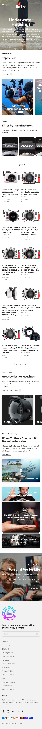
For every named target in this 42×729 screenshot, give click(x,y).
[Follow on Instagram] (8, 711)
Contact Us (33, 588)
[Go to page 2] (26, 364)
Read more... (6, 455)
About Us (5, 642)
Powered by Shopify (18, 723)
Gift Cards (5, 649)
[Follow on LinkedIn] (23, 711)
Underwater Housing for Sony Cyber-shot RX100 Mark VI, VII (11, 229)
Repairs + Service (8, 675)
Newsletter (6, 660)
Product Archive (7, 671)
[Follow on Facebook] (3, 711)
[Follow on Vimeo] (18, 711)
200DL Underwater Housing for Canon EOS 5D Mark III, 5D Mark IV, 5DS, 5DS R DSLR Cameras (11, 270)
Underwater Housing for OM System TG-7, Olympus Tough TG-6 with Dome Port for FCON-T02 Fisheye (11, 310)
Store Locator (7, 686)
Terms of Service (8, 689)
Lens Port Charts (8, 656)
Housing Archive (7, 653)
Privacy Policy (7, 667)
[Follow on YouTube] (13, 711)
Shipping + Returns (8, 682)
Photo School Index (9, 664)
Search (4, 678)
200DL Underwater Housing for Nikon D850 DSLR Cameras (30, 307)
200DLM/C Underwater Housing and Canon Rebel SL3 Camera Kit (30, 348)
